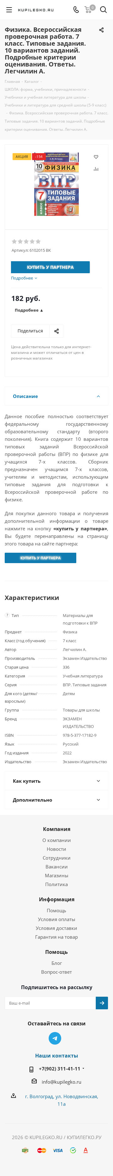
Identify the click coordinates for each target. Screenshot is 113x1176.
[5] (38, 241)
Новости (56, 849)
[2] (21, 241)
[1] (15, 241)
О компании (56, 840)
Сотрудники (57, 858)
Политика (56, 884)
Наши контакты (56, 1055)
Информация (56, 899)
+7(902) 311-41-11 (59, 1068)
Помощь (56, 910)
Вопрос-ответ (56, 972)
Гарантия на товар (56, 937)
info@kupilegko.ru (61, 1082)
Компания (56, 829)
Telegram (55, 1038)
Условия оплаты (56, 919)
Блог (56, 963)
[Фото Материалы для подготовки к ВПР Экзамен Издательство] (56, 184)
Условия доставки (56, 928)
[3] (27, 241)
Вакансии (57, 866)
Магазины (56, 875)
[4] (32, 241)
